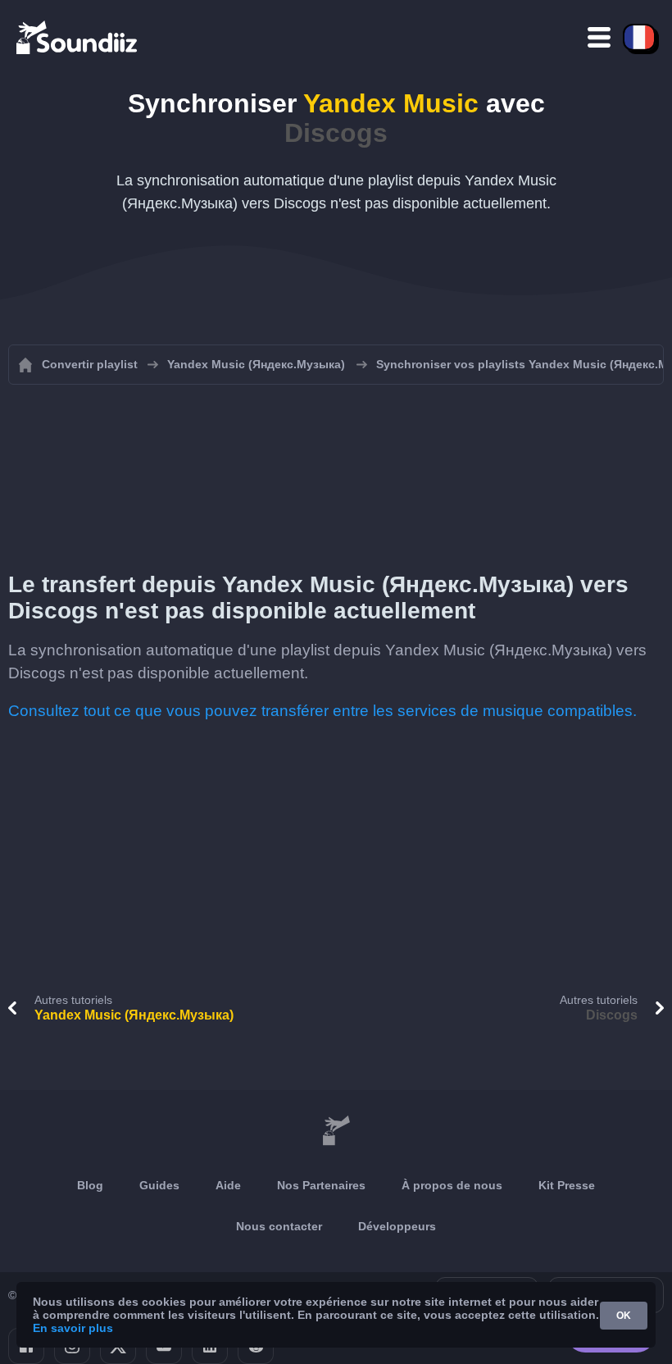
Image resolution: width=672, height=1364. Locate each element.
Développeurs (397, 1226)
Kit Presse (566, 1185)
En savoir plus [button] (73, 1327)
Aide (228, 1185)
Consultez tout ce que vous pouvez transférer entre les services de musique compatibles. (322, 710)
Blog (90, 1185)
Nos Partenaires (321, 1185)
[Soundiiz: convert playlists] (336, 1131)
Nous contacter (279, 1226)
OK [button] (623, 1315)
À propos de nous (452, 1185)
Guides (159, 1185)
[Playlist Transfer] (77, 37)
